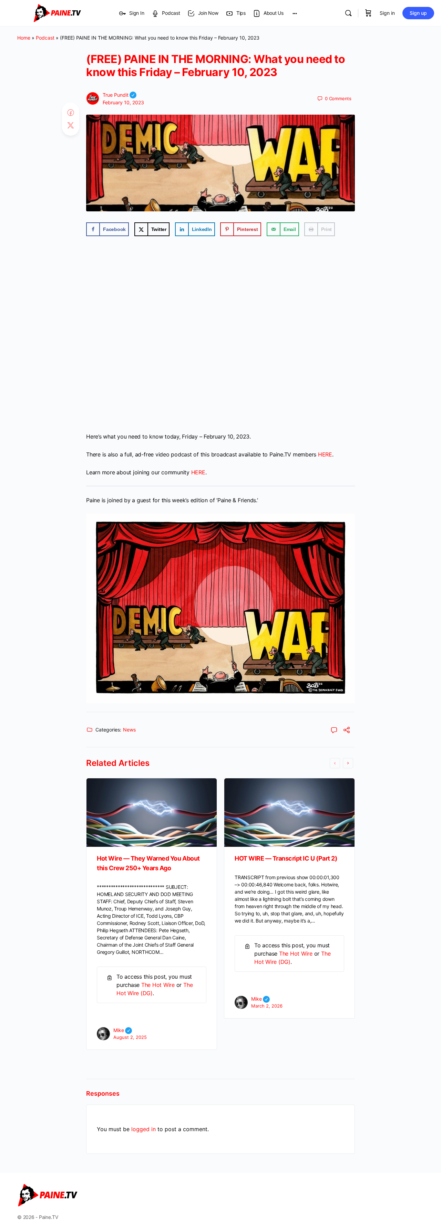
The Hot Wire (158, 984)
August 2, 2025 (130, 1037)
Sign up (418, 13)
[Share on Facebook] (70, 112)
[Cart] (368, 13)
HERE (325, 454)
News (129, 730)
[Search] (348, 13)
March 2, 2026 (267, 1006)
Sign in (387, 13)
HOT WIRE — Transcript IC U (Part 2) (286, 858)
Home (23, 38)
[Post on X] (70, 125)
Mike (122, 1030)
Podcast (45, 38)
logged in (143, 1129)
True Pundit (119, 95)
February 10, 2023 (123, 102)
